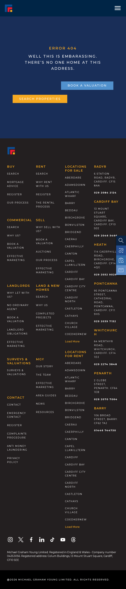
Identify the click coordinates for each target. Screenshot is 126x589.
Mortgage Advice (15, 184)
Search (13, 173)
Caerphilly (74, 246)
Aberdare (73, 177)
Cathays (71, 315)
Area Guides (46, 395)
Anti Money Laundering (17, 448)
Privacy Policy (13, 460)
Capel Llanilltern (75, 262)
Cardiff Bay (75, 279)
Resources (45, 412)
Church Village (71, 325)
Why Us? (14, 235)
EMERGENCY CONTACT (16, 415)
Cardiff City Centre (75, 288)
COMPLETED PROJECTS (45, 315)
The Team (43, 374)
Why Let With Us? (18, 294)
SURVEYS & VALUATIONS (16, 372)
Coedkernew (76, 334)
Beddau (71, 210)
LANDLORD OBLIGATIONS (17, 331)
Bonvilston (75, 224)
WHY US (42, 305)
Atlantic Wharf (72, 194)
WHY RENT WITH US (44, 184)
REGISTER (14, 425)
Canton (71, 253)
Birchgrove (75, 217)
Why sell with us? (48, 229)
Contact (14, 404)
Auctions (43, 251)
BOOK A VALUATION (87, 85)
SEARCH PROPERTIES (40, 99)
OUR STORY (44, 366)
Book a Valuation (44, 241)
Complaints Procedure (17, 435)
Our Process (18, 202)
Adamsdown (75, 184)
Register (14, 194)
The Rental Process (45, 204)
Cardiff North (71, 299)
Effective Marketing (16, 258)
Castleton (73, 308)
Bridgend (73, 232)
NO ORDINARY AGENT (18, 307)
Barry (70, 203)
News (40, 403)
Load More (72, 341)
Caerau (71, 239)
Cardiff (71, 271)
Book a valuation (15, 246)
